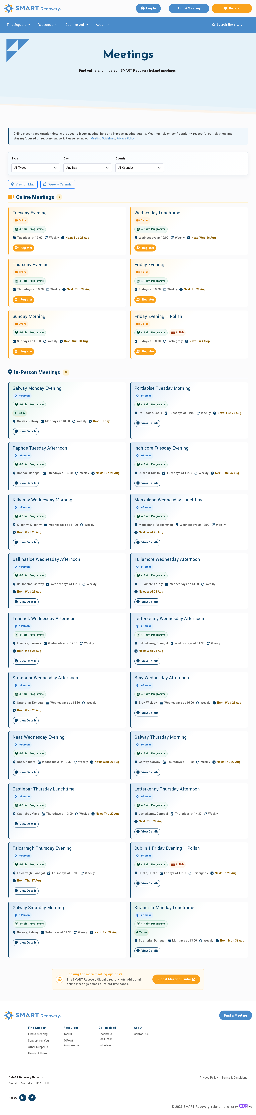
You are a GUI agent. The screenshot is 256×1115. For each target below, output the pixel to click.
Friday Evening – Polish (158, 316)
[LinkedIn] (22, 1097)
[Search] (214, 25)
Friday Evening (149, 264)
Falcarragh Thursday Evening (42, 848)
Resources (45, 24)
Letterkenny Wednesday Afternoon (169, 618)
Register (26, 248)
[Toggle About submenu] (108, 25)
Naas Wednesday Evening (39, 737)
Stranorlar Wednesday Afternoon (45, 678)
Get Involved (74, 24)
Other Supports (38, 1047)
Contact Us (141, 1034)
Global (13, 1083)
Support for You (38, 1041)
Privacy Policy (125, 138)
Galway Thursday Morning (160, 737)
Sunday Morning (29, 316)
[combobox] (232, 25)
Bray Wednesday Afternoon (161, 678)
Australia (26, 1083)
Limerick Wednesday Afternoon (44, 618)
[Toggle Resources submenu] (56, 25)
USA (38, 1083)
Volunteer (105, 1045)
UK (47, 1083)
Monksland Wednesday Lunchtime (169, 500)
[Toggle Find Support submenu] (29, 25)
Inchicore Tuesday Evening (161, 448)
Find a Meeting (235, 1015)
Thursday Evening (31, 264)
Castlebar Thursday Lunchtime (43, 789)
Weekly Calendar (60, 184)
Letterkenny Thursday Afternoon (167, 789)
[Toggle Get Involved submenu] (87, 25)
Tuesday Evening (30, 213)
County (120, 158)
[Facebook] (32, 1097)
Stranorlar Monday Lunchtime (164, 908)
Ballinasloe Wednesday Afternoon (46, 559)
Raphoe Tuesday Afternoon (40, 448)
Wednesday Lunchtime (157, 213)
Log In (151, 8)
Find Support (16, 24)
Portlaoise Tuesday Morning (162, 388)
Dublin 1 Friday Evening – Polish (167, 848)
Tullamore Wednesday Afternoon (167, 559)
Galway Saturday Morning (38, 908)
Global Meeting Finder (174, 979)
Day (66, 158)
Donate (234, 8)
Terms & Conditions (234, 1078)
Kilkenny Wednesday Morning (42, 500)
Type (14, 158)
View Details (28, 431)
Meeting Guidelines (102, 138)
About (100, 24)
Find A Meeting (189, 8)
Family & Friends (39, 1053)
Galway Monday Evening (37, 388)
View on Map (25, 184)
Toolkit (67, 1034)
